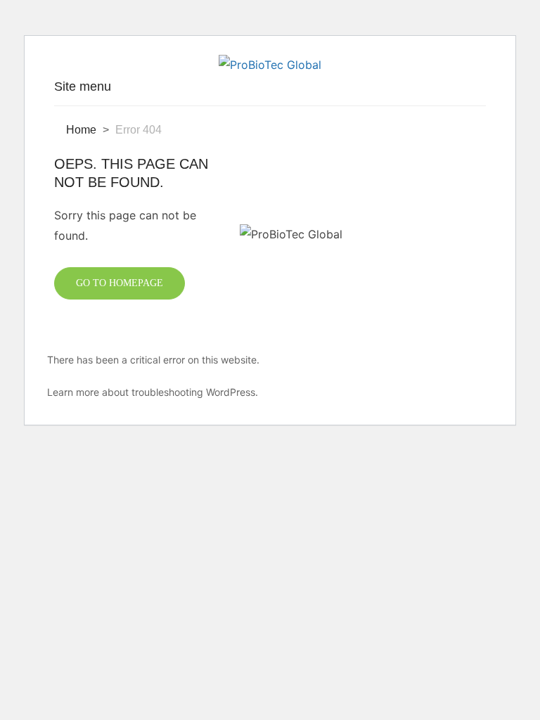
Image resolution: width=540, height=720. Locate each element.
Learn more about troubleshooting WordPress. (152, 392)
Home (81, 130)
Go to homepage (119, 283)
